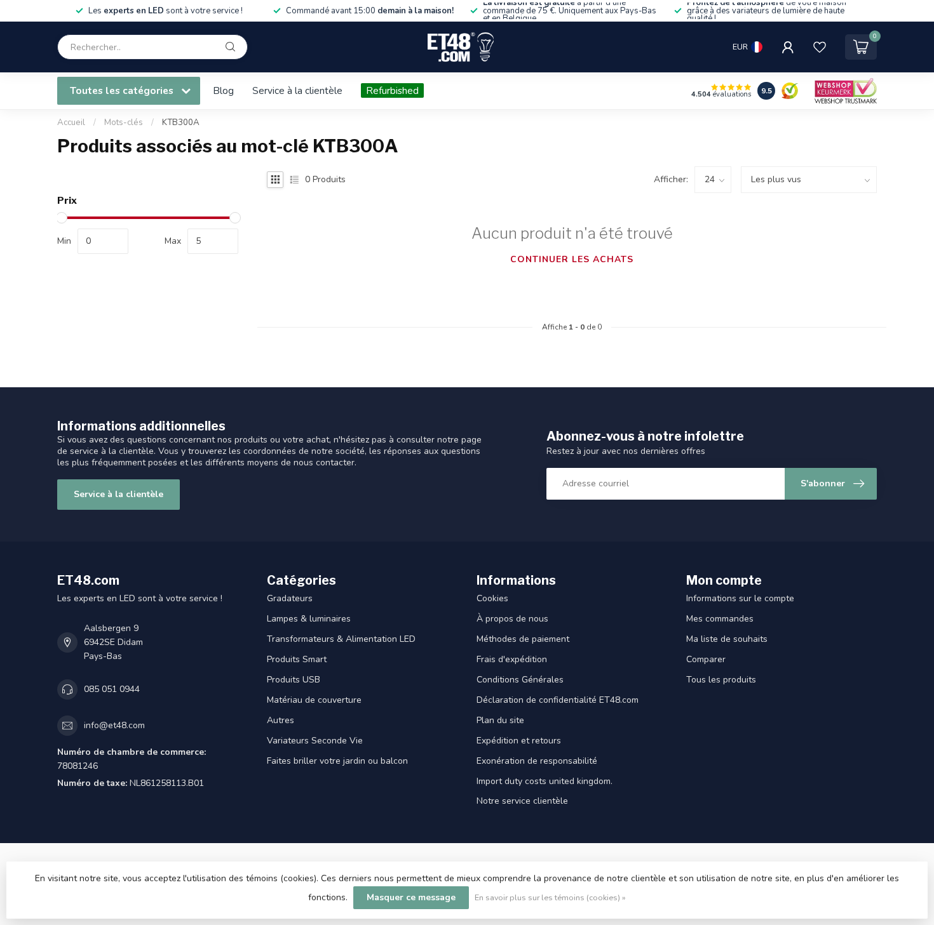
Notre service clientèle (522, 801)
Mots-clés (123, 122)
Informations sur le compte (740, 598)
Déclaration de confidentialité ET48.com (558, 700)
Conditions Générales (520, 680)
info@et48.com (114, 725)
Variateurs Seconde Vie (315, 741)
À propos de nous (512, 619)
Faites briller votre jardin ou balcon (337, 761)
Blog (223, 90)
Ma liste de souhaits (727, 639)
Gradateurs (290, 598)
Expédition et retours (519, 741)
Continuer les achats (571, 259)
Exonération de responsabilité (537, 761)
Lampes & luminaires (309, 619)
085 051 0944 (112, 689)
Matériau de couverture (314, 700)
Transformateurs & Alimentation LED (341, 639)
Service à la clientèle (297, 90)
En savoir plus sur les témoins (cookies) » (550, 897)
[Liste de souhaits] (819, 47)
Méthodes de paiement (523, 639)
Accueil (71, 122)
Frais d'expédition (512, 659)
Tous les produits (721, 680)
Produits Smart (297, 659)
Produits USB (293, 680)
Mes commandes (720, 619)
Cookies (492, 598)
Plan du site (500, 720)
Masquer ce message (411, 897)
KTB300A (181, 122)
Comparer (706, 659)
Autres (280, 720)
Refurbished (392, 90)
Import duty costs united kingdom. (545, 781)
